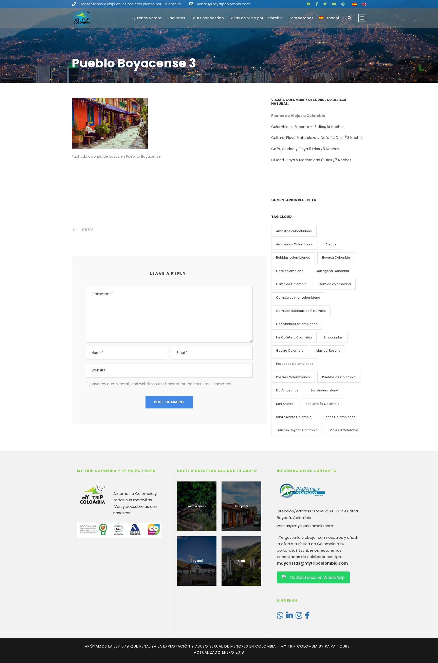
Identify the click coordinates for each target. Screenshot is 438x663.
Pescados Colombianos (294, 364)
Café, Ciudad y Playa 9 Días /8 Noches (305, 148)
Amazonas (197, 506)
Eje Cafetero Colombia (294, 337)
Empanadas (333, 337)
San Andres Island (324, 390)
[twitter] (325, 4)
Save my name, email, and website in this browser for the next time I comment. (161, 383)
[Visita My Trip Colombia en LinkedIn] (289, 616)
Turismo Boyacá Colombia (297, 430)
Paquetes (176, 18)
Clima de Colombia (291, 284)
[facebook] (317, 4)
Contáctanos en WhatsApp (317, 577)
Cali (241, 560)
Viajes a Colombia (344, 430)
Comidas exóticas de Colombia (301, 311)
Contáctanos (301, 18)
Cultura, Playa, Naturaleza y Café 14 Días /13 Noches (317, 137)
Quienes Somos (147, 18)
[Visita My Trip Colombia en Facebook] (307, 616)
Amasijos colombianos (294, 231)
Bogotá (241, 506)
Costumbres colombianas (296, 324)
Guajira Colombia (289, 350)
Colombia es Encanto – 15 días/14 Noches (308, 126)
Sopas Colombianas (339, 417)
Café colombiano (289, 271)
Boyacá (196, 560)
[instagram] (342, 4)
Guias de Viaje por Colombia (256, 18)
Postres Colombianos (293, 377)
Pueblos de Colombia (339, 377)
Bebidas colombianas (293, 257)
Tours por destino (207, 18)
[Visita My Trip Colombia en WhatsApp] (280, 616)
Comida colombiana (335, 284)
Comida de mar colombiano (298, 297)
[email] (308, 4)
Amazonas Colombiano (294, 244)
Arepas (330, 244)
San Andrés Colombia (322, 404)
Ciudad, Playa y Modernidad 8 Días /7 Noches (311, 160)
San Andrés (285, 404)
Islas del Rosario (328, 350)
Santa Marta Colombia (294, 417)
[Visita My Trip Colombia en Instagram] (299, 616)
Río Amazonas (287, 390)
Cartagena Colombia (332, 271)
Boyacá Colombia (336, 257)
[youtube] (334, 4)
